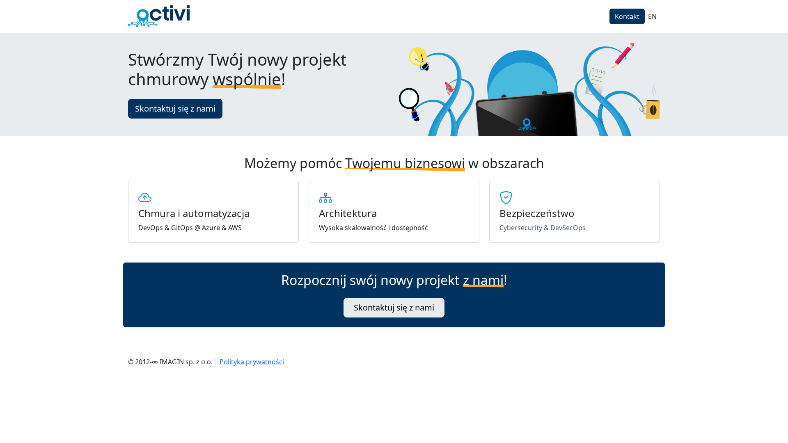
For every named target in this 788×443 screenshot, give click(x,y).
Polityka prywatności (252, 361)
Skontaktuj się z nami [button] (175, 108)
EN (652, 16)
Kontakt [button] (627, 16)
